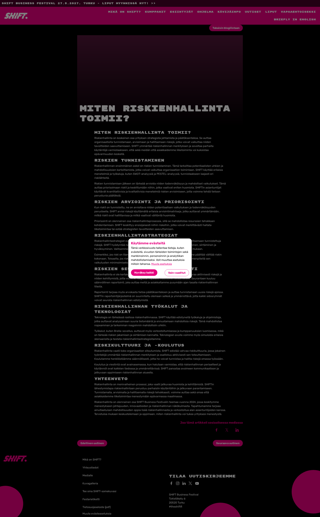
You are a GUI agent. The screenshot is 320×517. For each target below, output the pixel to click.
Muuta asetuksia (161, 264)
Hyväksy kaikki (144, 272)
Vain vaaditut (177, 272)
